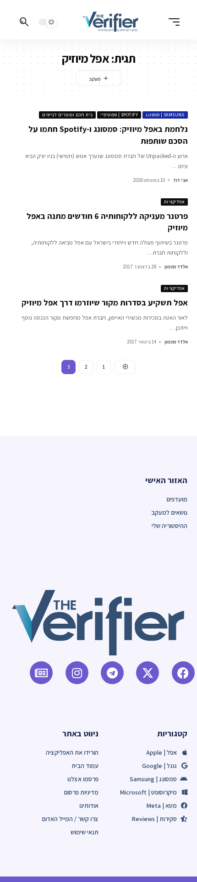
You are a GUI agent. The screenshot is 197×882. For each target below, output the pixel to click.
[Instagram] (77, 672)
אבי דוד (180, 180)
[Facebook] (183, 672)
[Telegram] (112, 672)
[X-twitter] (147, 672)
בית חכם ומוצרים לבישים (67, 115)
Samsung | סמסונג (165, 115)
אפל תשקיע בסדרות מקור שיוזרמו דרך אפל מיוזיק (105, 302)
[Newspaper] (41, 672)
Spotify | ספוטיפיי (119, 115)
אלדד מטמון (176, 266)
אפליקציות (174, 202)
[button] (172, 22)
